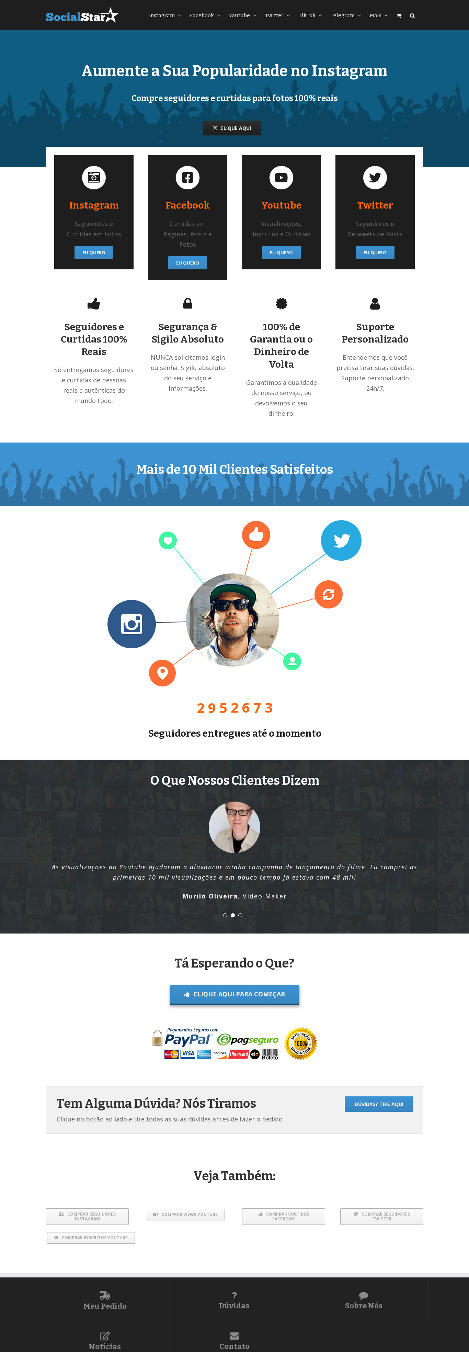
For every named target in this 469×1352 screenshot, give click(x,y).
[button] (412, 15)
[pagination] (225, 915)
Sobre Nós (363, 1305)
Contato (234, 1346)
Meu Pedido (105, 1306)
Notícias (105, 1346)
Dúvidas (234, 1305)
